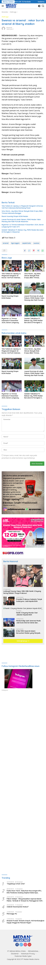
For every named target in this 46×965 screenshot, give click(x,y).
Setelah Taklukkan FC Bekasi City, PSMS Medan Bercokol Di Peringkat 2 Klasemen (22, 231)
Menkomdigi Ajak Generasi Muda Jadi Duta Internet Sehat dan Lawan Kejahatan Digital (28, 622)
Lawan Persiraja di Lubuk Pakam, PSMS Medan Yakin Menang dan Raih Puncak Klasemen (21, 220)
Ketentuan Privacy (28, 954)
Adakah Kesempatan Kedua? (18, 907)
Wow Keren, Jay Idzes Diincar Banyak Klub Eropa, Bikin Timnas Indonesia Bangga (22, 212)
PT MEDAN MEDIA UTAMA (16, 951)
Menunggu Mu (12, 914)
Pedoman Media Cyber (23, 956)
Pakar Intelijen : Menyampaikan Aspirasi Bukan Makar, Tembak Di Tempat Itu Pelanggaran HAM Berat (24, 900)
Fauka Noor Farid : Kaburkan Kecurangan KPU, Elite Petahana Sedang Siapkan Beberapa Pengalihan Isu (24, 892)
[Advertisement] (23, 722)
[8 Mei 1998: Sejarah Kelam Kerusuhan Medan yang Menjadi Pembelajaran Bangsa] (9, 632)
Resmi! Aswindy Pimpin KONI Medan (15, 216)
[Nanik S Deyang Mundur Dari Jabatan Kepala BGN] (22, 608)
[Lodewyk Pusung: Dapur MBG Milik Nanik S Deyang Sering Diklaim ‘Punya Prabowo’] (23, 576)
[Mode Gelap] (39, 6)
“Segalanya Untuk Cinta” (16, 884)
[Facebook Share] (24, 250)
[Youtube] (29, 945)
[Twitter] (21, 945)
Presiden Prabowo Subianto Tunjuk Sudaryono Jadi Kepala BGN (29, 600)
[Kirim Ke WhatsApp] (42, 250)
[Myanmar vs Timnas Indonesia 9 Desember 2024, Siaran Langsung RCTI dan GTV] (12, 310)
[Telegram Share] (38, 250)
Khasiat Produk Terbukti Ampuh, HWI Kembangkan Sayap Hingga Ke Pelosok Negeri (25, 922)
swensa (36, 243)
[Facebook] (17, 945)
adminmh (9, 28)
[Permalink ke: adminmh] (3, 28)
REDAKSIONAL (33, 951)
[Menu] (3, 6)
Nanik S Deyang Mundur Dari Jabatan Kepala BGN (27, 614)
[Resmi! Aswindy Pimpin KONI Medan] (12, 288)
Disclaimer (15, 954)
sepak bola (26, 243)
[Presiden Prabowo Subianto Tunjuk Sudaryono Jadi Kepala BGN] (9, 601)
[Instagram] (25, 945)
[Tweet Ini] (29, 250)
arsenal (5, 243)
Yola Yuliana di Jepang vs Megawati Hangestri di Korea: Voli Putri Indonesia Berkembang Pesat (22, 207)
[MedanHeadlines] (11, 6)
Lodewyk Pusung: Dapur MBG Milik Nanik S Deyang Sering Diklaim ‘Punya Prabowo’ (22, 592)
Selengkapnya (22, 641)
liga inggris (15, 243)
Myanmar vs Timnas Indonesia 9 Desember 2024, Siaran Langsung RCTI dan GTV (23, 226)
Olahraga (5, 17)
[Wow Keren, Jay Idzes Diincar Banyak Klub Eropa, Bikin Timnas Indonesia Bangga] (34, 265)
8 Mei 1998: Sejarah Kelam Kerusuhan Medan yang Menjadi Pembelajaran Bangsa (28, 632)
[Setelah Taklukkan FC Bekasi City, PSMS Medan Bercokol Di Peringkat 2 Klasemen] (34, 310)
